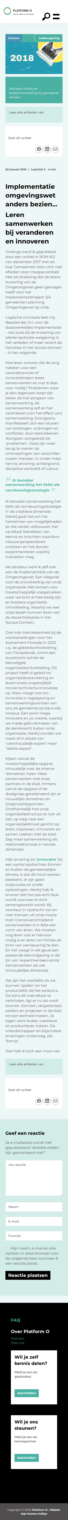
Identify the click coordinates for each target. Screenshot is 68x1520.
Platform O (40, 1510)
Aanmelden (26, 1393)
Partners (17, 1338)
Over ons (17, 1343)
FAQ (15, 1320)
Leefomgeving (49, 38)
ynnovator (46, 859)
